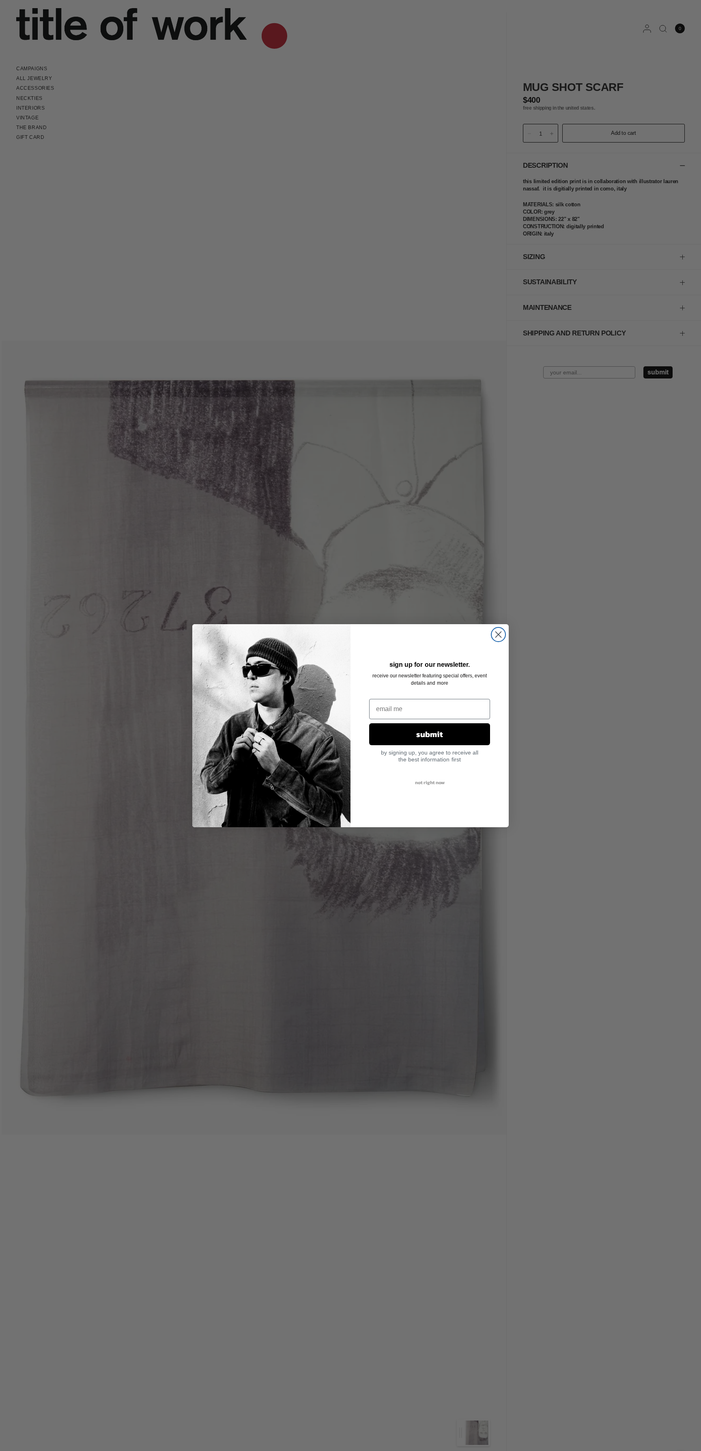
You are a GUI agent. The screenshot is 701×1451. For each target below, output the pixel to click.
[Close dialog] (498, 634)
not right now (430, 782)
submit (429, 734)
